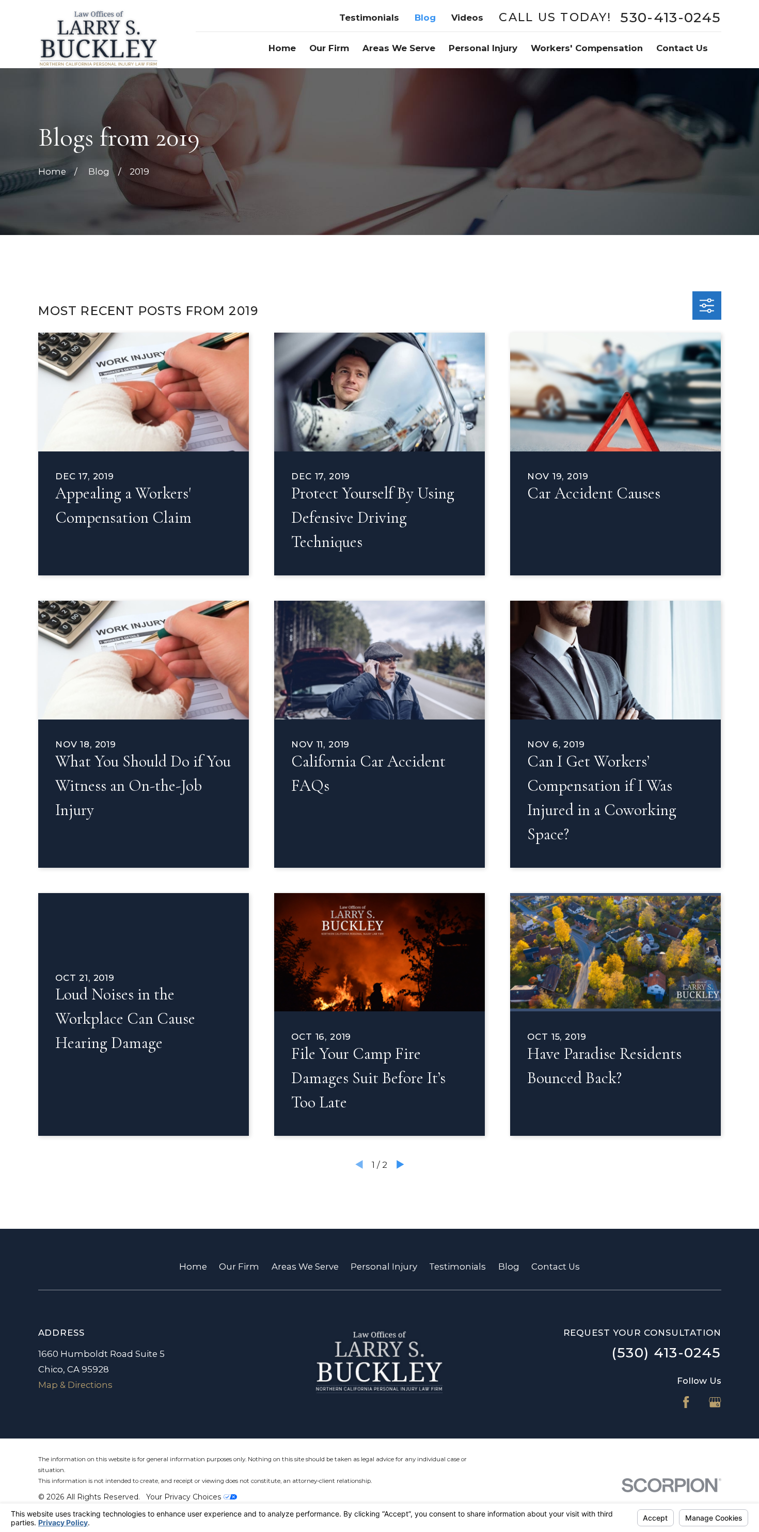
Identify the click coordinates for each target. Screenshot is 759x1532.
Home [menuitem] (282, 48)
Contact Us (555, 1266)
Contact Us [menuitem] (682, 48)
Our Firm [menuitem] (329, 48)
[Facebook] (686, 1402)
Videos (467, 17)
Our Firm (239, 1266)
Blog (425, 17)
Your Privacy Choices (185, 1497)
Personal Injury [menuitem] (483, 48)
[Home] (99, 34)
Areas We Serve (305, 1266)
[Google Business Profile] (715, 1402)
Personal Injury (384, 1266)
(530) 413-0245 (666, 1352)
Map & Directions (75, 1385)
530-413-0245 (670, 18)
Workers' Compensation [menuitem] (587, 48)
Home (193, 1266)
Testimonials (369, 17)
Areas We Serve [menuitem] (398, 48)
